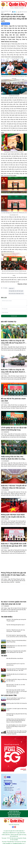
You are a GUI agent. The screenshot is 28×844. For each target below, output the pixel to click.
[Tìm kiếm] (26, 8)
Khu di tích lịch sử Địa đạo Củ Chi (16, 293)
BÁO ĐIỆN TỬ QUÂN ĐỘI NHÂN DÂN (14, 814)
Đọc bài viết (6, 23)
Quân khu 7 (11, 288)
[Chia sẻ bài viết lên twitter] (14, 11)
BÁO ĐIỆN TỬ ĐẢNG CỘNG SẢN (14, 811)
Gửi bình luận (14, 316)
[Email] (18, 11)
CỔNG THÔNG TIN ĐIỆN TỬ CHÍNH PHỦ (14, 813)
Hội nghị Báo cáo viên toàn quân (16, 290)
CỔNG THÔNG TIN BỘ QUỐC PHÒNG (14, 816)
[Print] (16, 11)
